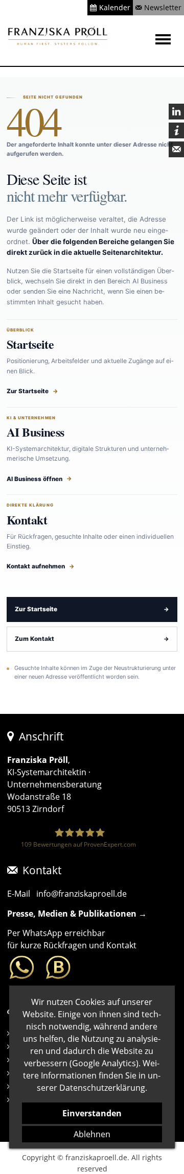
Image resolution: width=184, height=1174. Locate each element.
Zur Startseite (28, 391)
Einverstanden (92, 1113)
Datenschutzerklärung (102, 1087)
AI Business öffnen (34, 479)
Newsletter (162, 7)
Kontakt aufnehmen (36, 566)
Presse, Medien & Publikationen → (77, 913)
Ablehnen (92, 1134)
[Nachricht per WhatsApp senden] (40, 967)
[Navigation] (165, 39)
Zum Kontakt (34, 638)
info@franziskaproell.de (81, 893)
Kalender (114, 7)
